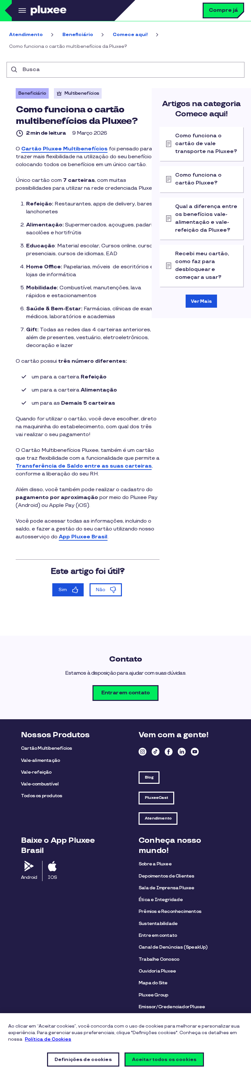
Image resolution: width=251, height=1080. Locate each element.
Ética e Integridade (161, 899)
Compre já (223, 10)
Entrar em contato (125, 693)
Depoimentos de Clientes (166, 876)
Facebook (169, 752)
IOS (52, 877)
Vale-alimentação (40, 760)
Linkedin (182, 752)
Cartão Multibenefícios (46, 748)
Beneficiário (77, 34)
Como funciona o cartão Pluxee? (198, 179)
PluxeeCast (156, 797)
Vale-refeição (36, 772)
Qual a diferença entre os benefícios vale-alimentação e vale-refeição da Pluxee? (206, 218)
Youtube (195, 752)
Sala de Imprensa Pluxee (166, 888)
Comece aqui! (130, 34)
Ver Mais (201, 301)
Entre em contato (158, 935)
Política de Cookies (48, 1039)
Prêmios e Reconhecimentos (170, 911)
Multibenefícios (81, 93)
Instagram (142, 752)
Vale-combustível (40, 784)
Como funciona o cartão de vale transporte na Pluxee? (206, 144)
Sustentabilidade (158, 923)
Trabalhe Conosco (159, 959)
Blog (149, 777)
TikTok (155, 752)
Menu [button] (21, 10)
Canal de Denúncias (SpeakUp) (173, 947)
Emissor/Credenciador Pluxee (172, 1007)
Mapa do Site (153, 983)
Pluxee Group (153, 995)
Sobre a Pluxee (155, 864)
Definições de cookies (83, 1059)
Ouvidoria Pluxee (157, 971)
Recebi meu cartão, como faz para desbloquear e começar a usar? (202, 265)
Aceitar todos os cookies (164, 1059)
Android (29, 877)
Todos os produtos (41, 796)
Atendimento (26, 34)
